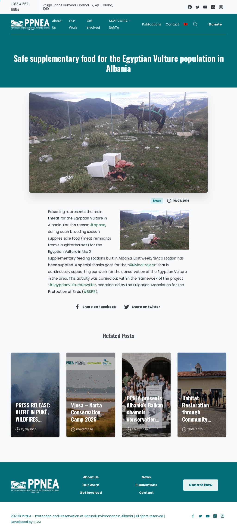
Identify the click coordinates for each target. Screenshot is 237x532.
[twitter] (198, 7)
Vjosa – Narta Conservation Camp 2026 (86, 412)
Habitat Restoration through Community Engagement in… (200, 408)
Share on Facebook (99, 306)
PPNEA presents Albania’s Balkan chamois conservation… (145, 408)
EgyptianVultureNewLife (72, 285)
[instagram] (221, 7)
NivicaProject (142, 265)
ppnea (97, 225)
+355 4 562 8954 (19, 7)
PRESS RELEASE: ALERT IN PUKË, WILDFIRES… (33, 412)
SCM (37, 521)
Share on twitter (146, 306)
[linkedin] (213, 7)
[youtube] (205, 7)
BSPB (90, 291)
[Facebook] (190, 7)
